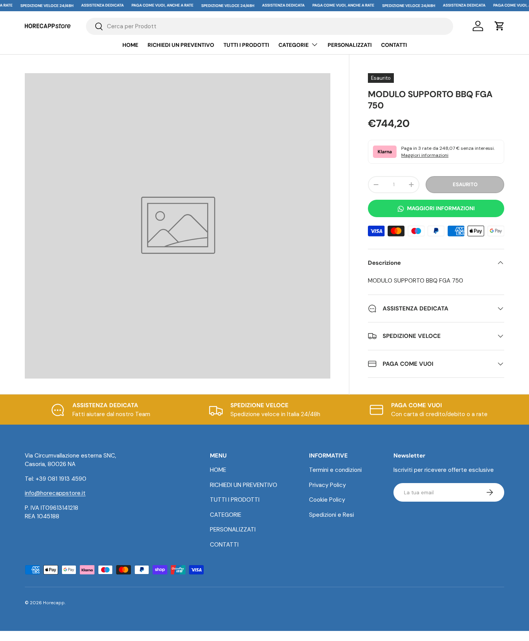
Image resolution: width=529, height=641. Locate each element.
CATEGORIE (293, 44)
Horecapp (54, 602)
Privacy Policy (327, 485)
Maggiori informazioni (424, 155)
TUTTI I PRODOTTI (246, 44)
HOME (130, 44)
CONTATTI (394, 44)
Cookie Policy (327, 500)
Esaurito (465, 184)
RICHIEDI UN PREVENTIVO (181, 44)
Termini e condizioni (335, 470)
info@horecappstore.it (55, 493)
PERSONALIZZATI (350, 44)
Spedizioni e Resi (331, 515)
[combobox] (269, 26)
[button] (499, 25)
